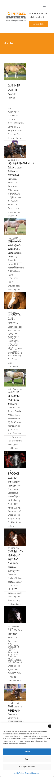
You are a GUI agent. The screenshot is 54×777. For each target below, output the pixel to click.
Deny (27, 759)
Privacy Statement (32, 773)
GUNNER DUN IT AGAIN (14, 89)
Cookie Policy (18, 773)
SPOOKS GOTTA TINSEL (14, 477)
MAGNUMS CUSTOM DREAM (15, 555)
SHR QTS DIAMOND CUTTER (14, 396)
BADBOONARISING (21, 163)
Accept (27, 751)
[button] (49, 726)
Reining (11, 98)
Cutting (11, 171)
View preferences (27, 766)
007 (10, 629)
